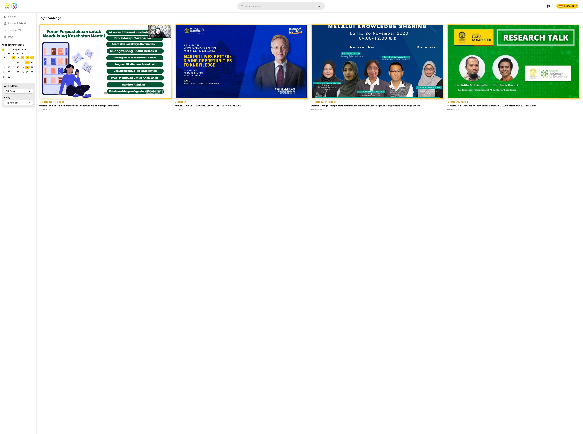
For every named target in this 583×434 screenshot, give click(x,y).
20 (27, 67)
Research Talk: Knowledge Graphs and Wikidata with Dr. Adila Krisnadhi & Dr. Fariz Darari (491, 105)
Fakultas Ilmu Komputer (458, 102)
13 (27, 62)
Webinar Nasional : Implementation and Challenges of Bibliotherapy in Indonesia (79, 105)
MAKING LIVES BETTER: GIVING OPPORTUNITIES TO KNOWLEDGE (208, 105)
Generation (180, 102)
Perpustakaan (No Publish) (52, 102)
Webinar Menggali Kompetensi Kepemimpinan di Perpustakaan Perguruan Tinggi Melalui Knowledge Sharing (366, 105)
